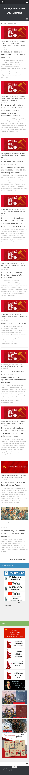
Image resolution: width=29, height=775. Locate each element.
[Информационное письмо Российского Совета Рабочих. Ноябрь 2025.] (14, 255)
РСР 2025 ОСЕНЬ (6, 267)
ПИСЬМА (3, 316)
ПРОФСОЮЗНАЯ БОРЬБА (14, 316)
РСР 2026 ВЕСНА (12, 100)
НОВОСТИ (4, 43)
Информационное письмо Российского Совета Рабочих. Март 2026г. (13, 54)
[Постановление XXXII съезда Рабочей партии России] (14, 467)
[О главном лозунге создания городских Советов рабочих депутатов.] (14, 513)
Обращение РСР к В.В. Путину (14, 323)
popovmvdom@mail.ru (7, 770)
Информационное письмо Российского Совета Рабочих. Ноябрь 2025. (13, 275)
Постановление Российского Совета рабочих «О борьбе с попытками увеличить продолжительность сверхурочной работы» (13, 110)
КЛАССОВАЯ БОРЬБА (18, 41)
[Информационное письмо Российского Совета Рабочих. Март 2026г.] (14, 32)
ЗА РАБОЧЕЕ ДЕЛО (6, 41)
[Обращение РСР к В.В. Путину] (14, 306)
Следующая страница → (19, 559)
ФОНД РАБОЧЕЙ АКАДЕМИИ (14, 10)
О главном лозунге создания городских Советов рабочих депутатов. (13, 533)
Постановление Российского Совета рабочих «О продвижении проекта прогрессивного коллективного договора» (13, 377)
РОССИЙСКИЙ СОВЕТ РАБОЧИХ (10, 45)
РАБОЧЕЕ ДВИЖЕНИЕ (14, 43)
